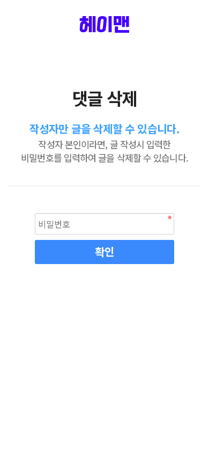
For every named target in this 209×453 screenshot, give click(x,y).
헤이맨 (104, 25)
